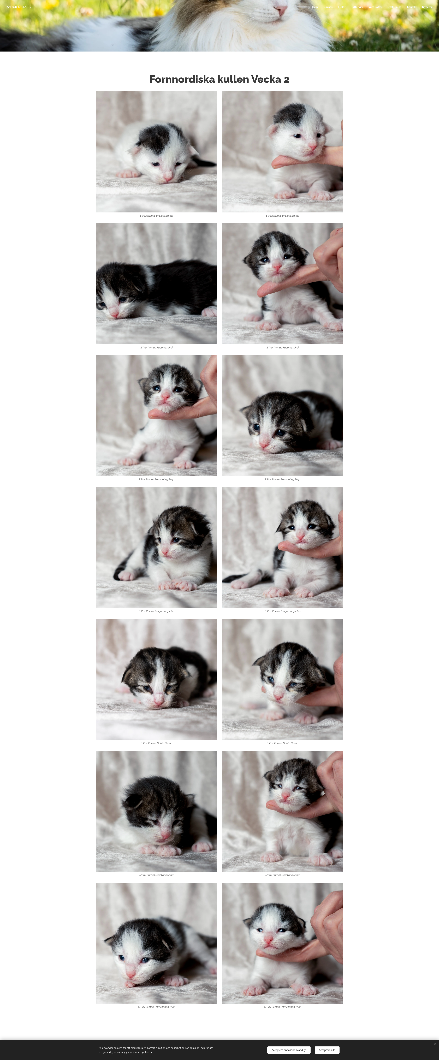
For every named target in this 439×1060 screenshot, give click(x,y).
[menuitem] (316, 7)
